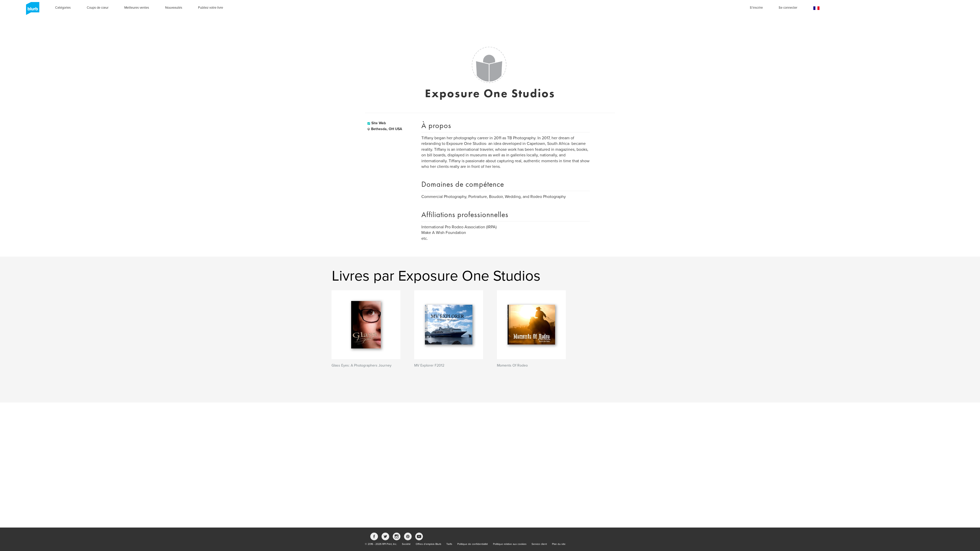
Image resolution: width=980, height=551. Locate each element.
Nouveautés (173, 8)
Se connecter (788, 8)
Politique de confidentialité (472, 544)
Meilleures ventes (136, 8)
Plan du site (559, 544)
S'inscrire (756, 8)
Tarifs (449, 544)
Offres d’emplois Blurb (428, 544)
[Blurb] (31, 10)
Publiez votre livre (210, 8)
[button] (816, 8)
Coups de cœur (97, 8)
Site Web (378, 123)
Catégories (63, 8)
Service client (539, 544)
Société (406, 544)
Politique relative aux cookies (509, 544)
